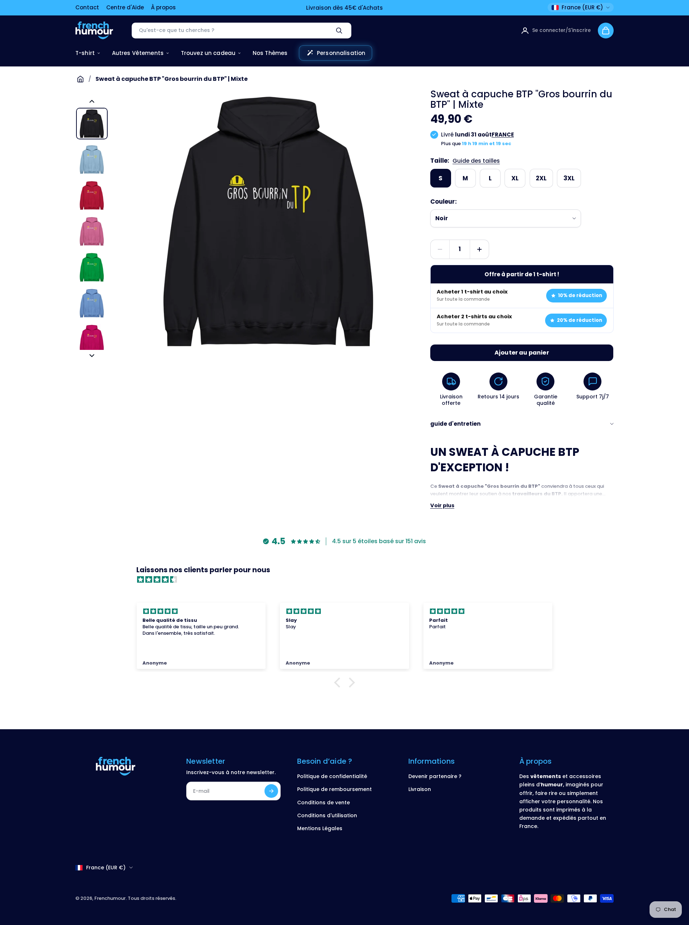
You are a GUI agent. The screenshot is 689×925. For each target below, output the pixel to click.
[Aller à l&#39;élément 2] (92, 159)
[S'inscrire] (271, 791)
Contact (87, 7)
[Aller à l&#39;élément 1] (92, 123)
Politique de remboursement (334, 789)
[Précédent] (91, 101)
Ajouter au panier (522, 352)
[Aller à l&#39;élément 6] (92, 303)
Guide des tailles (476, 161)
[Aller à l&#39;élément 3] (92, 195)
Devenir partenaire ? (434, 776)
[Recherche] (339, 30)
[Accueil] (80, 79)
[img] (348, 579)
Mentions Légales (319, 828)
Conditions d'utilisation (327, 815)
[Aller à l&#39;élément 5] (92, 267)
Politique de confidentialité (332, 776)
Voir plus (442, 505)
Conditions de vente (323, 802)
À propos (163, 7)
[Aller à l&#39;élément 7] (92, 339)
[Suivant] (91, 356)
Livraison (419, 789)
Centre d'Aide (125, 7)
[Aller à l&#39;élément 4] (92, 231)
